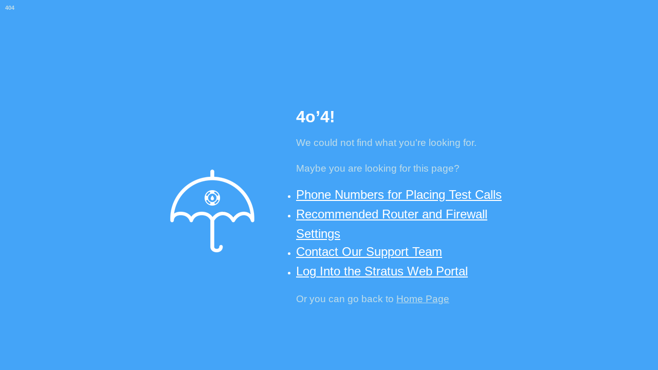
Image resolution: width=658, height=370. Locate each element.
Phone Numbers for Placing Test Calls (399, 194)
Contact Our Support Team (369, 251)
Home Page (422, 298)
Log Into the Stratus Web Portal (382, 271)
